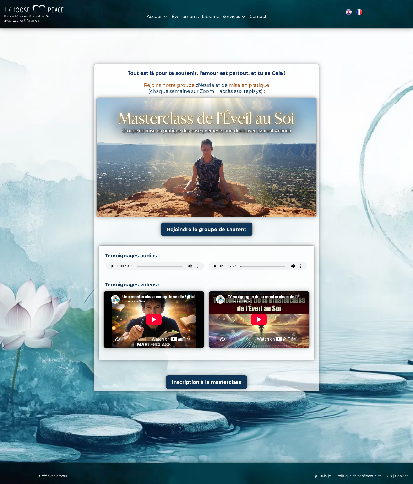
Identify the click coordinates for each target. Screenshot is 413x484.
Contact (258, 16)
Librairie (210, 16)
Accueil (155, 16)
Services (231, 16)
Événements (185, 16)
